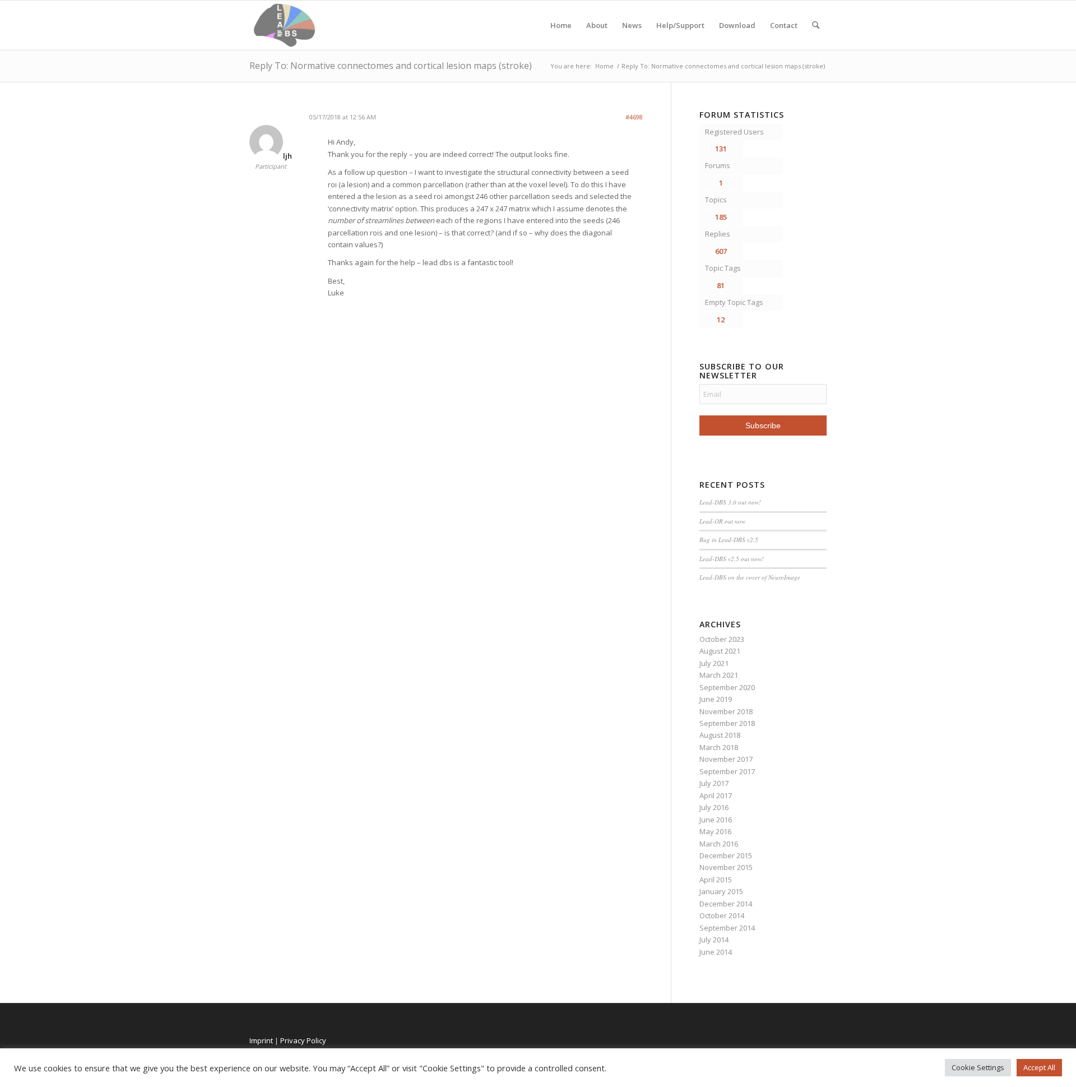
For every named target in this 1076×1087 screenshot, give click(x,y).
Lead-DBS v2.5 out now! (731, 558)
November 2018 (726, 711)
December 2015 (725, 855)
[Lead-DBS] (284, 25)
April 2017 (715, 795)
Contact (783, 25)
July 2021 (714, 663)
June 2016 (715, 820)
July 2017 (714, 783)
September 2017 (727, 771)
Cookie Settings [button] (978, 1067)
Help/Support (680, 25)
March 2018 (718, 747)
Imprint (261, 1040)
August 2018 (719, 735)
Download (737, 25)
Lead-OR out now (722, 521)
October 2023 (721, 639)
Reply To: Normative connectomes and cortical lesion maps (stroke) (390, 65)
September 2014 (727, 928)
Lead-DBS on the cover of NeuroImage (749, 577)
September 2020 (727, 687)
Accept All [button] (1039, 1067)
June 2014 (715, 952)
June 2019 (715, 699)
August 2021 (719, 651)
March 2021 (718, 675)
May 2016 (715, 831)
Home (561, 25)
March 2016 (718, 844)
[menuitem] (816, 25)
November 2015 (726, 867)
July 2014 (714, 940)
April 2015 (715, 880)
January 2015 (721, 891)
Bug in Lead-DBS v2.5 (728, 539)
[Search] (816, 25)
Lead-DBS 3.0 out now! (730, 502)
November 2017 (726, 759)
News (632, 25)
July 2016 (714, 807)
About (596, 25)
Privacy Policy (303, 1040)
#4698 (634, 117)
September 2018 (727, 723)
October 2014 (721, 915)
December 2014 (725, 904)
